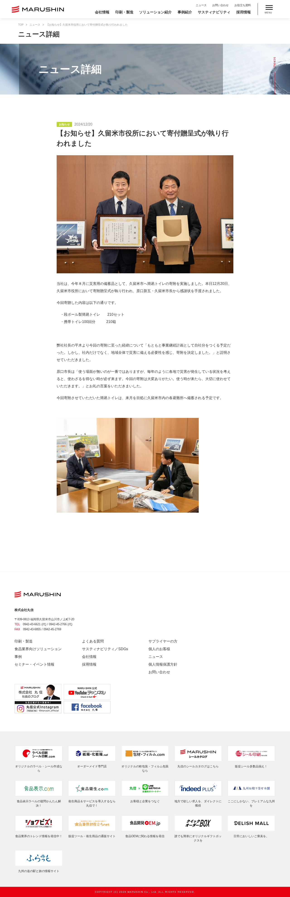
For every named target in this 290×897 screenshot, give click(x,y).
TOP (21, 24)
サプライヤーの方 (162, 641)
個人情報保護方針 (162, 664)
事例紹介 (185, 12)
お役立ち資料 (242, 5)
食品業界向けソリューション (38, 649)
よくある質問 (93, 641)
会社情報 (102, 12)
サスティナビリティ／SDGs (105, 649)
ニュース (201, 5)
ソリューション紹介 (155, 12)
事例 (18, 657)
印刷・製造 (124, 12)
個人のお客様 (159, 649)
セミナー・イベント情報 (34, 664)
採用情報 (243, 12)
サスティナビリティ (214, 12)
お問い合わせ (220, 5)
